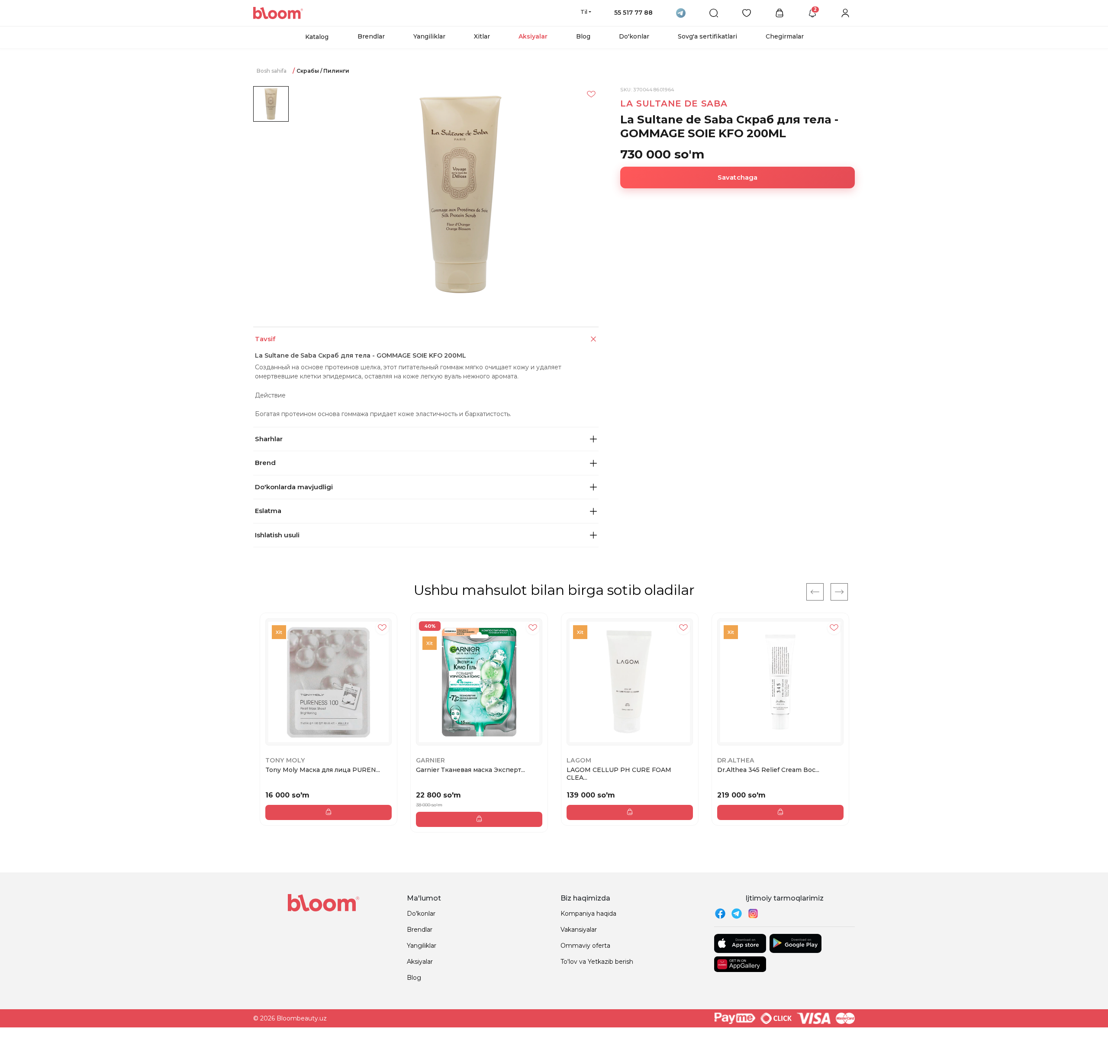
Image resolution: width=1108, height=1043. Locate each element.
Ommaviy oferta (585, 945)
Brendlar (371, 36)
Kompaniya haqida (588, 913)
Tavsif (265, 339)
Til (583, 11)
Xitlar (482, 36)
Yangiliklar (429, 36)
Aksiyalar (533, 36)
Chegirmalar (785, 36)
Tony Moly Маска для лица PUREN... (322, 770)
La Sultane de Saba (673, 103)
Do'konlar (634, 36)
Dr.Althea (735, 760)
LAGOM (579, 760)
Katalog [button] (317, 37)
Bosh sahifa (272, 71)
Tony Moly (285, 760)
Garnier (430, 760)
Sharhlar (269, 439)
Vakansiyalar (578, 929)
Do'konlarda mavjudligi (294, 487)
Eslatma (268, 511)
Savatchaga (738, 177)
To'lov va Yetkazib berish (596, 962)
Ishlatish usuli (277, 535)
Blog (583, 36)
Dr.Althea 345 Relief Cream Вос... (768, 770)
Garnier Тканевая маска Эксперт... (470, 770)
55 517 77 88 (633, 12)
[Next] (839, 592)
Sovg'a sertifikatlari (707, 36)
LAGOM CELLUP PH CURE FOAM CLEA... (619, 773)
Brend (265, 463)
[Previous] (815, 592)
